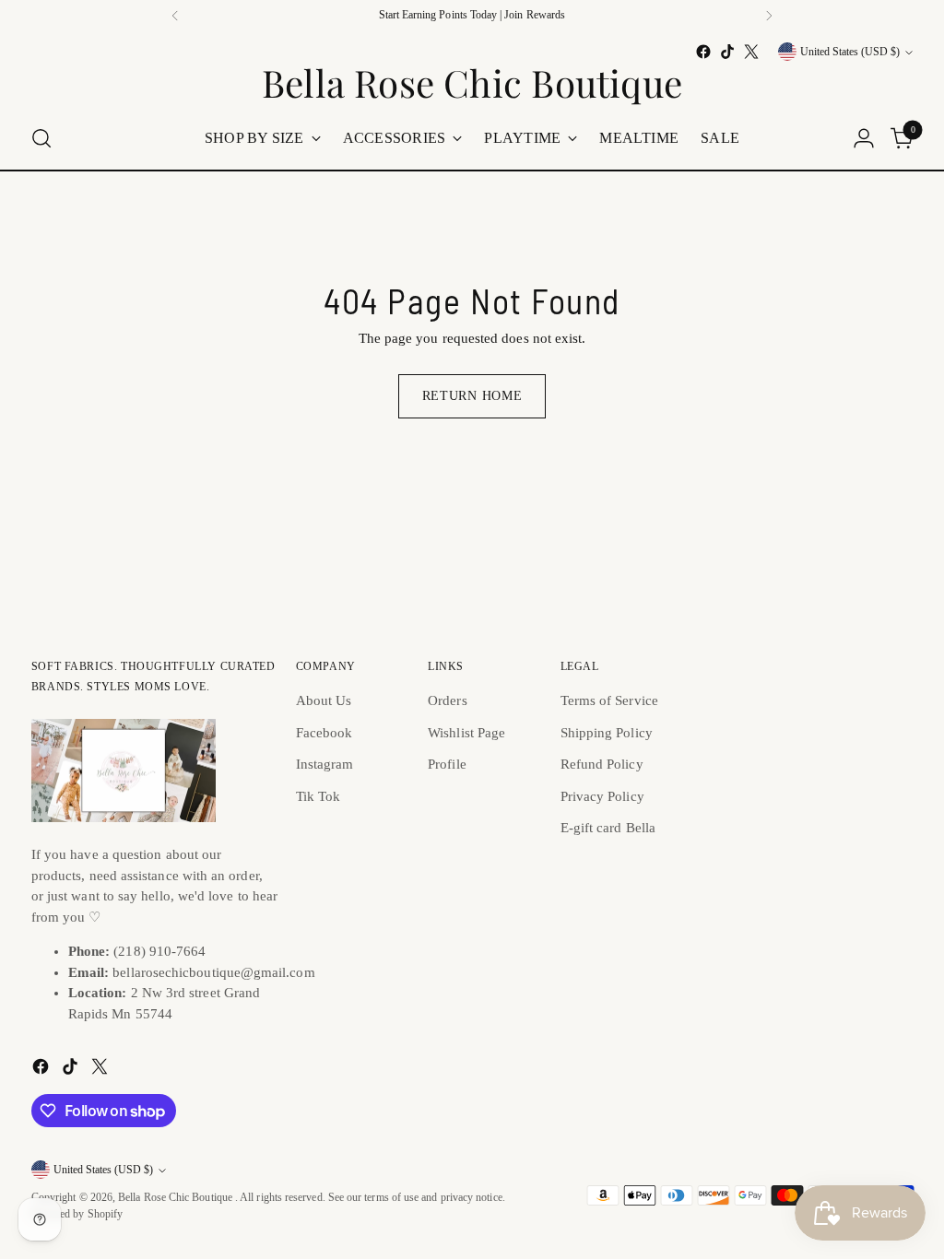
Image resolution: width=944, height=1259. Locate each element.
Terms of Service (609, 700)
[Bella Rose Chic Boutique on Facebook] (703, 51)
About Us (324, 700)
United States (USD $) (850, 52)
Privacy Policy (602, 796)
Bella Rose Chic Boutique (176, 1198)
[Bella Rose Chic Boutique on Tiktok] (727, 51)
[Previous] (175, 15)
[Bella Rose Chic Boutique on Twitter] (751, 51)
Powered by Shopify (77, 1214)
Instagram (325, 764)
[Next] (769, 15)
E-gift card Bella (607, 827)
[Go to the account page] (863, 138)
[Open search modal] (41, 138)
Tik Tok (318, 796)
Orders (447, 700)
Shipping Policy (606, 732)
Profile (447, 764)
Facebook (324, 732)
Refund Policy (601, 764)
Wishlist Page (466, 732)
